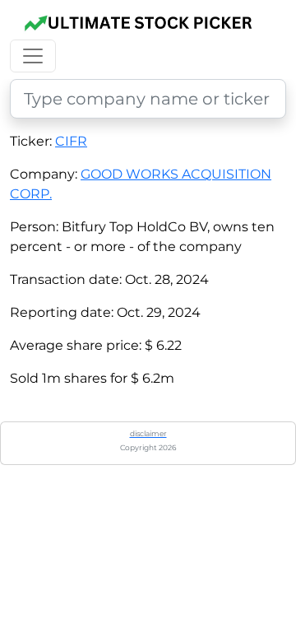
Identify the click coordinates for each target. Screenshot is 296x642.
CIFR (71, 141)
